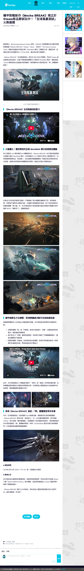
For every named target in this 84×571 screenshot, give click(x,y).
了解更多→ (63, 569)
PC (23, 544)
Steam (27, 544)
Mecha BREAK (9, 544)
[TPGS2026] (36, 3)
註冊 (71, 7)
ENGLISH (72, 3)
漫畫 (58, 3)
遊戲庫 (64, 3)
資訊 (43, 3)
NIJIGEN (18, 544)
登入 (78, 7)
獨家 (50, 3)
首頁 (29, 3)
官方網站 (27, 517)
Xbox (31, 544)
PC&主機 (8, 542)
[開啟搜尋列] (78, 3)
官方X (36, 517)
